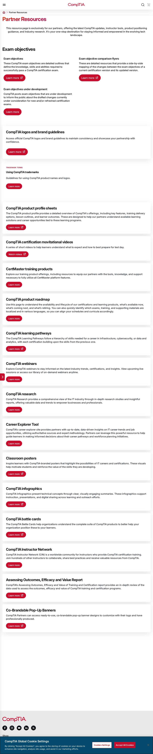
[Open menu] (4, 5)
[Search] (143, 5)
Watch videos (15, 254)
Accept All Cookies (125, 745)
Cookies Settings (102, 745)
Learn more (12, 77)
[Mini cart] (149, 5)
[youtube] (19, 728)
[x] (33, 728)
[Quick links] (2, 377)
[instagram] (12, 728)
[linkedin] (26, 728)
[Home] (76, 5)
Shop (6, 735)
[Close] (148, 745)
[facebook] (4, 728)
